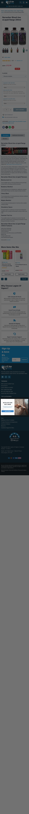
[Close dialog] (27, 399)
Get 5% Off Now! (7, 411)
